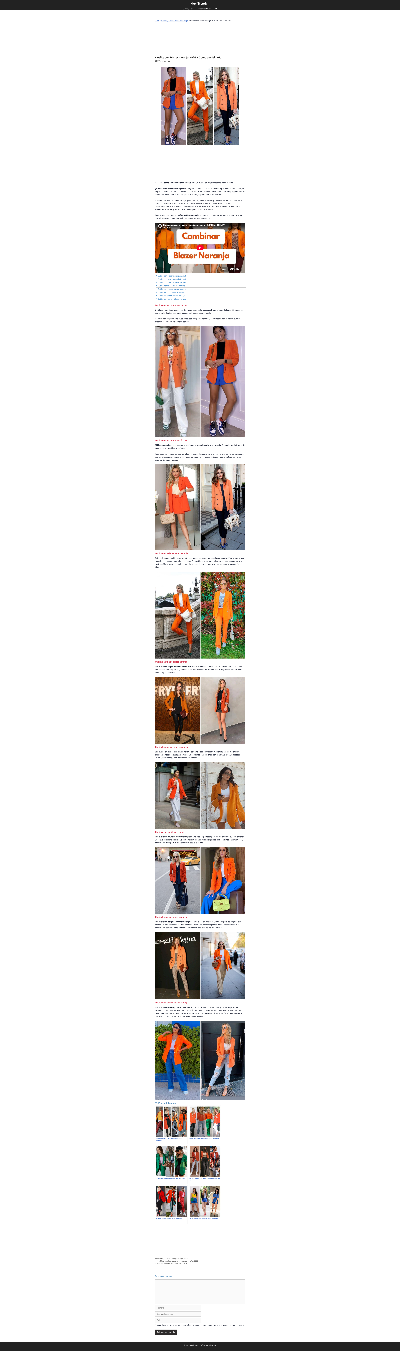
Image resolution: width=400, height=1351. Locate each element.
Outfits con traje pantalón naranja (172, 282)
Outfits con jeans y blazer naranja (172, 299)
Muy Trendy (199, 3)
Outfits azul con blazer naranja (171, 292)
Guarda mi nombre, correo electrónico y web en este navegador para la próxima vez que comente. (200, 1325)
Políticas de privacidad (208, 1345)
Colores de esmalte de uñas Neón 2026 (172, 1263)
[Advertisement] (201, 39)
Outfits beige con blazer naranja (171, 296)
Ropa (186, 1259)
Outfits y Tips (188, 9)
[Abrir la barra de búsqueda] (216, 8)
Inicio (157, 21)
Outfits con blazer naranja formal (172, 279)
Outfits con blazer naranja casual (172, 276)
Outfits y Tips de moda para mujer (174, 21)
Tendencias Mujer (204, 9)
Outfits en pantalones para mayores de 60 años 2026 (177, 1261)
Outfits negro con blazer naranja (171, 286)
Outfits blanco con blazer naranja (172, 289)
